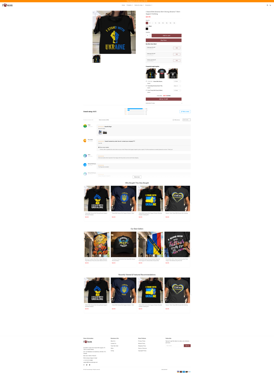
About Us (113, 341)
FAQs (112, 348)
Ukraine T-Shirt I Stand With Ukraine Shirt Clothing (177, 213)
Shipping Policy (142, 346)
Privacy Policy (141, 341)
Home (123, 5)
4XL (167, 23)
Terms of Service (142, 348)
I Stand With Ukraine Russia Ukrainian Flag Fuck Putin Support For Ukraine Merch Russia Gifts (149, 260)
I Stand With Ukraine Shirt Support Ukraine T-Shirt (123, 213)
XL (155, 23)
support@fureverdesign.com (90, 362)
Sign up (187, 345)
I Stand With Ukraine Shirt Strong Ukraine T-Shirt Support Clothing (158, 81)
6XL (174, 23)
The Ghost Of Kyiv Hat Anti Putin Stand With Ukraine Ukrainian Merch (123, 260)
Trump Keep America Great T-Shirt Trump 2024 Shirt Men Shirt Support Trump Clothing (155, 85)
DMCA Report (164, 369)
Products (129, 5)
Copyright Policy (142, 350)
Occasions (148, 5)
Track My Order (114, 346)
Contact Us (113, 343)
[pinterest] (90, 364)
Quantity (148, 32)
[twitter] (87, 364)
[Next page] (191, 203)
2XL (159, 23)
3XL (163, 23)
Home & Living (138, 5)
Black (150, 26)
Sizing (112, 350)
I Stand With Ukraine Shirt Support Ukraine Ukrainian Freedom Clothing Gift (150, 214)
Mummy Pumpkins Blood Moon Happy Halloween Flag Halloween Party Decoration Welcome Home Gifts (96, 260)
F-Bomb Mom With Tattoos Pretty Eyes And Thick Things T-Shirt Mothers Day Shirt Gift (177, 260)
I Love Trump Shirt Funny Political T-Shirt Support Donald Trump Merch (155, 90)
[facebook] (84, 364)
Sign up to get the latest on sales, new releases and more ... (177, 341)
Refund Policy (141, 343)
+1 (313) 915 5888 (88, 360)
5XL (170, 23)
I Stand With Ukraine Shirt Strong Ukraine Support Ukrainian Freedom (96, 214)
